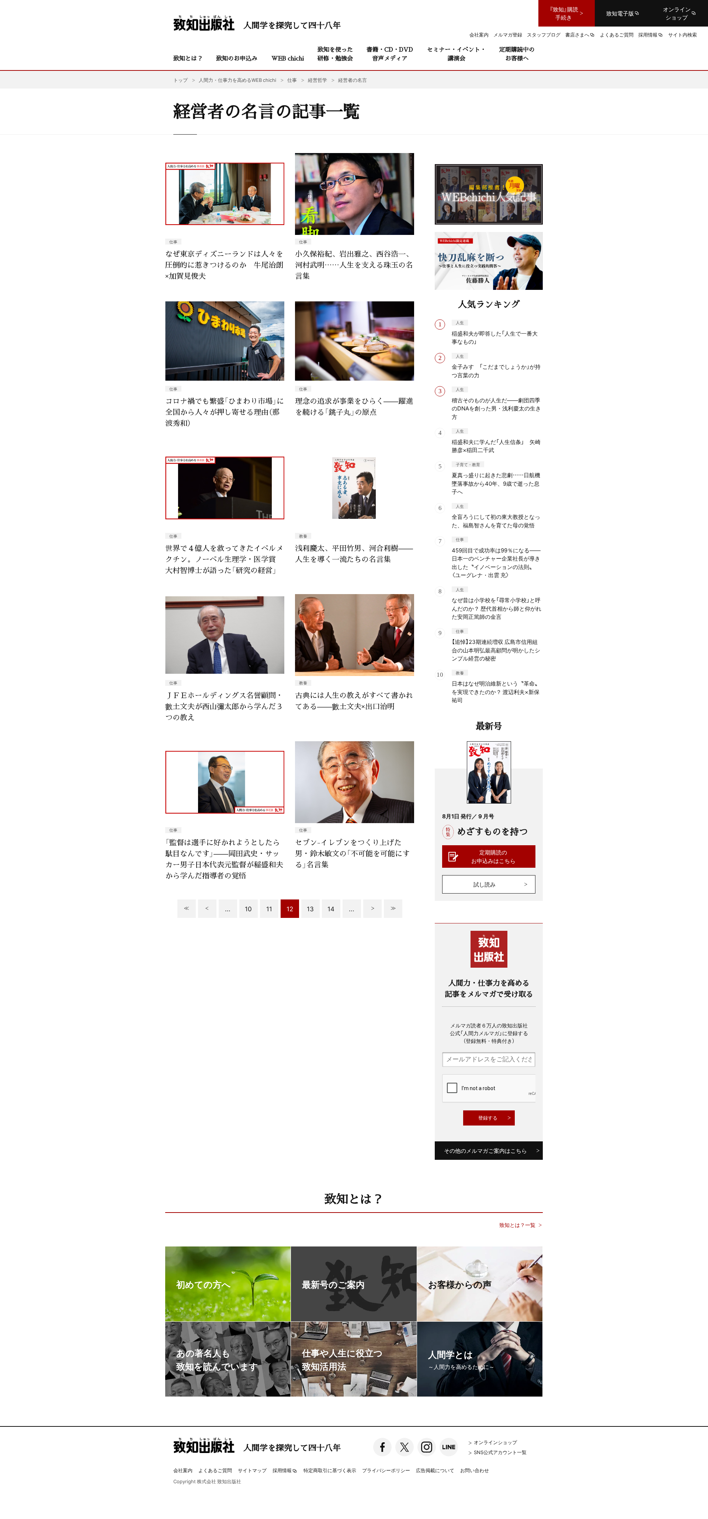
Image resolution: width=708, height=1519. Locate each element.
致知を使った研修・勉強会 (335, 53)
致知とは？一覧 (517, 1225)
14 (330, 908)
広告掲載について (435, 1470)
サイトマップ (252, 1470)
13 (310, 908)
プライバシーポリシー (386, 1470)
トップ (180, 79)
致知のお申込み (236, 58)
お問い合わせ (474, 1470)
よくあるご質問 (215, 1470)
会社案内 (182, 1470)
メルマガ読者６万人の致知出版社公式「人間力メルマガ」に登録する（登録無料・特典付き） (489, 1033)
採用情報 (282, 1471)
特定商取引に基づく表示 (329, 1470)
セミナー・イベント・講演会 (456, 53)
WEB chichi (287, 58)
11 (269, 908)
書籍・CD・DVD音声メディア (390, 53)
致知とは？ (188, 58)
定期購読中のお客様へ (517, 53)
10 (248, 908)
